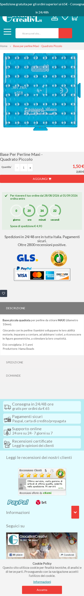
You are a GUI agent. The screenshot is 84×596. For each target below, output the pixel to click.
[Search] (65, 33)
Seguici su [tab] (15, 525)
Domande (13, 375)
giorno (16, 219)
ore (29, 219)
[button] (40, 128)
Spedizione (14, 362)
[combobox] (36, 33)
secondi (55, 219)
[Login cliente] (54, 18)
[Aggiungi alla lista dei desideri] (3, 293)
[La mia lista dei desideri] (65, 18)
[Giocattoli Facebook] (41, 545)
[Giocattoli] (22, 17)
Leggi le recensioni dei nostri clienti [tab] (39, 457)
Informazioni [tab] (18, 512)
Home (3, 46)
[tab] (42, 308)
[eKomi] (42, 481)
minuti (42, 219)
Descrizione (15, 308)
